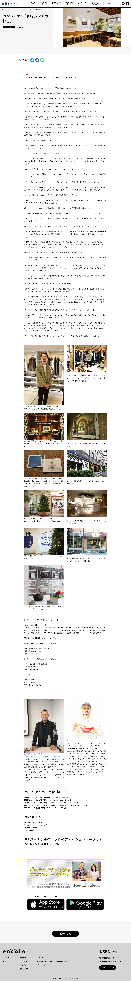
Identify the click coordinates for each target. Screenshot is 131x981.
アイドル (23, 965)
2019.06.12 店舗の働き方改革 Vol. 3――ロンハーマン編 (45, 808)
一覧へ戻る (64, 934)
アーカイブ (24, 969)
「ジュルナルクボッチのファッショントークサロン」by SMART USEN (50, 77)
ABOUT (40, 958)
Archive (9, 9)
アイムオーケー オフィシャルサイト (37, 825)
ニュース (6, 958)
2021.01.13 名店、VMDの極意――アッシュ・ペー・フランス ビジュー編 (51, 803)
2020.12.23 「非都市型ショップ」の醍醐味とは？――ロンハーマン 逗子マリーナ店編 (55, 805)
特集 (4, 961)
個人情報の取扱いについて (108, 961)
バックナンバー (17, 9)
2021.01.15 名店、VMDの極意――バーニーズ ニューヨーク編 (47, 800)
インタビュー (7, 965)
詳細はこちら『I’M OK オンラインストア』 (40, 638)
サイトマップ (42, 965)
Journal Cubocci (30, 827)
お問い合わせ (106, 967)
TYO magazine (30, 830)
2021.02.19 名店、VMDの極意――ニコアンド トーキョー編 (46, 797)
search (118, 3)
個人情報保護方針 (105, 958)
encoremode (24, 958)
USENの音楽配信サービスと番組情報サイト (52, 961)
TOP (3, 9)
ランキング (24, 961)
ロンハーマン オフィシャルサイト (36, 822)
